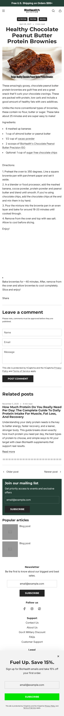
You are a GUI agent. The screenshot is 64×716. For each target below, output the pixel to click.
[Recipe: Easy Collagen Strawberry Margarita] (60, 472)
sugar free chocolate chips (41, 152)
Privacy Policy (50, 706)
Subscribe (17, 509)
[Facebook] (24, 608)
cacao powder (26, 138)
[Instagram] (32, 608)
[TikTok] (39, 608)
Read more (8, 451)
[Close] (58, 656)
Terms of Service (21, 371)
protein (33, 19)
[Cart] (60, 10)
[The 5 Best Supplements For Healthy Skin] (3, 472)
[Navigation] (3, 10)
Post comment (18, 378)
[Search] (53, 10)
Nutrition (22, 19)
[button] (6, 459)
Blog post (24, 526)
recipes (43, 19)
